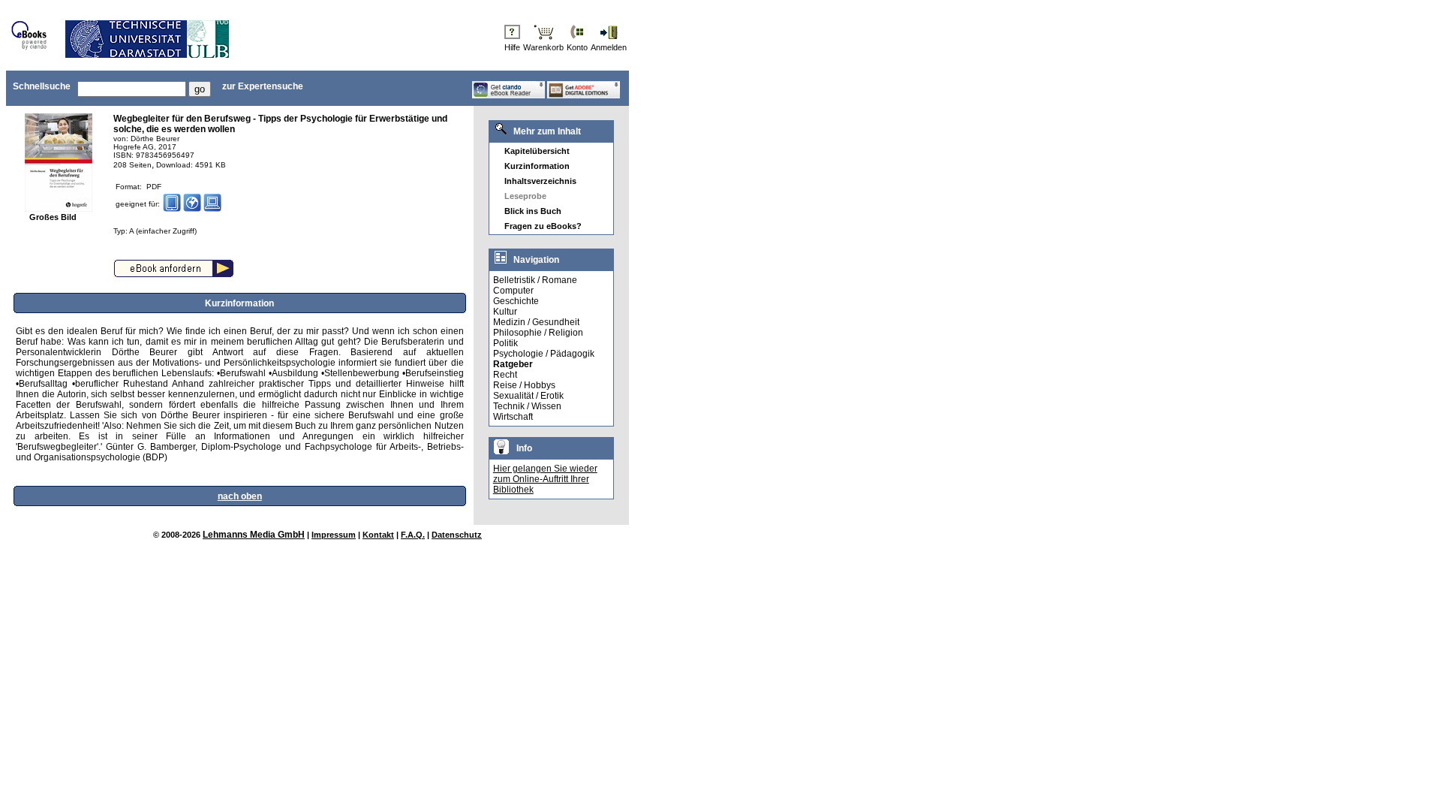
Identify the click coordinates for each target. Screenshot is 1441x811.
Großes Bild (53, 217)
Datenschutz (457, 534)
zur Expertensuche (262, 86)
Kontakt (378, 534)
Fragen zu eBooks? (543, 226)
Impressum (333, 534)
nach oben (240, 496)
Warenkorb (543, 47)
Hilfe (512, 47)
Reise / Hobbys (524, 385)
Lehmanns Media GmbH (254, 534)
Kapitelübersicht (537, 150)
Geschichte (516, 301)
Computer (513, 290)
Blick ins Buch (532, 211)
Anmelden (609, 47)
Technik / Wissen (527, 406)
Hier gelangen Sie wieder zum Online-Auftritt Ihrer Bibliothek (545, 479)
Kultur (505, 311)
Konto (577, 47)
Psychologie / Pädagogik (543, 353)
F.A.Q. (413, 534)
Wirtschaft (513, 417)
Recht (505, 374)
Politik (505, 343)
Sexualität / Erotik (528, 395)
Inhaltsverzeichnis (540, 180)
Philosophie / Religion (538, 332)
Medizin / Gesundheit (536, 322)
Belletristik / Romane (535, 280)
